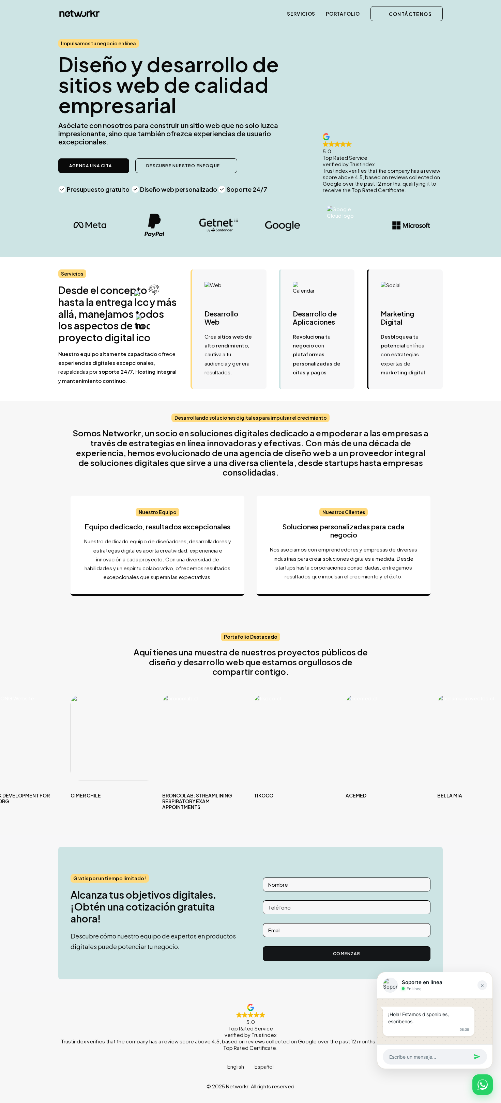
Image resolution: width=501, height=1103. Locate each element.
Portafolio (343, 14)
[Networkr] (79, 13)
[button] (113, 737)
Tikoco (263, 795)
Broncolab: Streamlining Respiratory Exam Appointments (197, 801)
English (235, 1066)
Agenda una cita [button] (90, 165)
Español (264, 1066)
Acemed (356, 795)
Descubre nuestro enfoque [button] (183, 165)
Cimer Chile (86, 795)
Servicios (301, 14)
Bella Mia (449, 795)
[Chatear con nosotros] (482, 1084)
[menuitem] (303, 13)
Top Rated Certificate (249, 1047)
